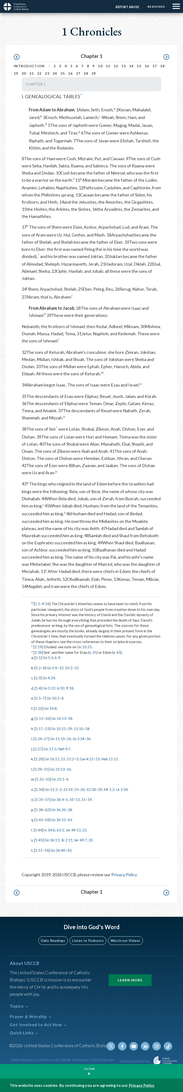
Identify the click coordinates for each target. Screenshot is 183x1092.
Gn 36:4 (57, 799)
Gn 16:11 (52, 759)
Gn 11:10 (57, 739)
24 (55, 73)
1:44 (38, 830)
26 (70, 73)
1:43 (39, 820)
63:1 (60, 830)
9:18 (69, 688)
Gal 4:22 (86, 759)
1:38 (38, 652)
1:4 (38, 688)
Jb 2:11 (66, 840)
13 (123, 66)
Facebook (122, 1046)
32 (61, 668)
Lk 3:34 (78, 739)
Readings (156, 6)
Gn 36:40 (58, 850)
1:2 (38, 668)
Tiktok (168, 1046)
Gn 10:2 (53, 698)
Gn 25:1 (58, 779)
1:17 (39, 728)
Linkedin (145, 1046)
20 (24, 73)
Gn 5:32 (49, 688)
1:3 (38, 678)
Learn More (130, 980)
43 (118, 652)
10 (100, 66)
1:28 (39, 759)
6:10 (60, 688)
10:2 (68, 668)
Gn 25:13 (57, 769)
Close (89, 1069)
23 (47, 73)
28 (86, 73)
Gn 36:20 (58, 810)
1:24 (38, 739)
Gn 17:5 (50, 749)
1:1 (37, 604)
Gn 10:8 (50, 708)
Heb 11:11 (109, 759)
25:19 (68, 789)
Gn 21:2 (51, 789)
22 (39, 73)
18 (162, 66)
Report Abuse (127, 7)
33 (48, 779)
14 (131, 66)
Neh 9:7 (64, 749)
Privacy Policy (124, 874)
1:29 (38, 769)
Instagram (156, 1046)
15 (139, 66)
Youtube (133, 1046)
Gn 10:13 (58, 718)
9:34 (45, 604)
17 (154, 66)
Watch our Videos (125, 940)
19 (16, 73)
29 (94, 73)
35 (94, 652)
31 (46, 769)
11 (108, 66)
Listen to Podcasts (88, 940)
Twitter (111, 1046)
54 (47, 820)
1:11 (39, 718)
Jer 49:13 (73, 830)
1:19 (38, 647)
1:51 (38, 850)
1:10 (38, 708)
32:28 (91, 789)
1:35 (39, 799)
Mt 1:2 (109, 789)
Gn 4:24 (48, 678)
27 (78, 73)
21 (31, 73)
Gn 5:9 (52, 668)
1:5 (38, 698)
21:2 (70, 759)
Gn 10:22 (58, 728)
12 (116, 66)
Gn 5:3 (48, 657)
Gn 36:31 (58, 820)
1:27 (38, 749)
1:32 (40, 779)
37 (47, 799)
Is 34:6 (49, 830)
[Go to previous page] (19, 57)
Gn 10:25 (84, 647)
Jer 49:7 (80, 840)
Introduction (29, 66)
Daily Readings (53, 940)
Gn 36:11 (52, 840)
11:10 (78, 728)
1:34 (39, 789)
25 (63, 73)
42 (47, 810)
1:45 (39, 840)
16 (147, 66)
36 (88, 739)
